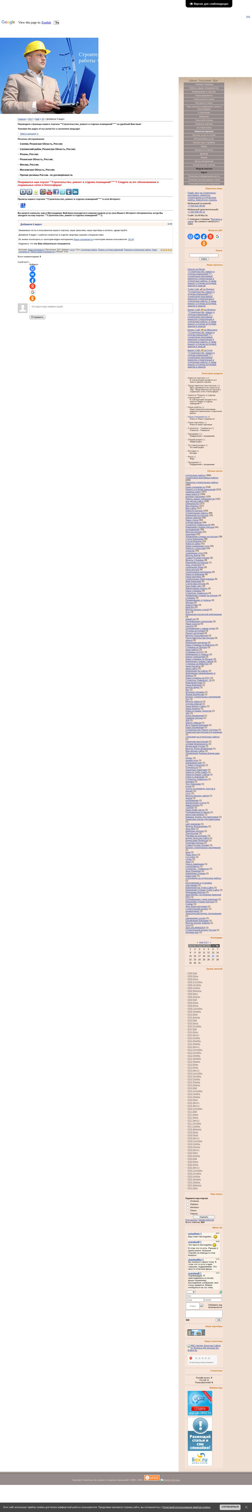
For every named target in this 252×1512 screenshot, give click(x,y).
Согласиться (230, 1507)
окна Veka (190, 828)
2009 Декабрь (194, 1011)
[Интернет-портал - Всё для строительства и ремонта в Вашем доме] (196, 1335)
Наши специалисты (83, 239)
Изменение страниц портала (199, 901)
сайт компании (192, 824)
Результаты (191, 1220)
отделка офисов (193, 704)
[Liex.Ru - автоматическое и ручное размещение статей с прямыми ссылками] (200, 1465)
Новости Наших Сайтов (197, 774)
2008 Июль (192, 979)
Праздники (193, 434)
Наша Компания (193, 685)
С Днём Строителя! (195, 765)
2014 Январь (193, 1082)
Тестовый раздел (196, 445)
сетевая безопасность (196, 744)
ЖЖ (187, 720)
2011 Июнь (192, 1032)
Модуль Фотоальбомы (196, 826)
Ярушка (189, 602)
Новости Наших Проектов (198, 711)
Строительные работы (196, 513)
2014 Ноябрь (193, 1094)
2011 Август (193, 1035)
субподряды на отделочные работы (203, 878)
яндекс (188, 758)
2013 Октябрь (194, 1076)
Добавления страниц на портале (201, 536)
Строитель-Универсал (196, 593)
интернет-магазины (195, 496)
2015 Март (192, 1100)
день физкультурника (196, 906)
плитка (188, 798)
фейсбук (189, 607)
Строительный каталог (196, 909)
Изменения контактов (196, 642)
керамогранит (192, 911)
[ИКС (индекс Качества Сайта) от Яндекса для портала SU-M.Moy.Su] (205, 1350)
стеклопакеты (192, 866)
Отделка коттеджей (195, 631)
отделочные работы (89, 250)
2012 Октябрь (194, 1052)
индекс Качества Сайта (197, 838)
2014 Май (192, 1088)
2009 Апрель (193, 997)
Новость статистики (195, 548)
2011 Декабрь (194, 1041)
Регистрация (205, 80)
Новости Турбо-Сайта (196, 772)
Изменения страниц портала (199, 527)
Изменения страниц (195, 873)
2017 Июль (192, 1117)
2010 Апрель (193, 1017)
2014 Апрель (193, 1085)
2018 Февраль (194, 1129)
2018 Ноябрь (193, 1144)
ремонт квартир (193, 517)
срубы (188, 859)
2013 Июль (192, 1067)
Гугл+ (188, 793)
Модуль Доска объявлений (198, 748)
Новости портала (196, 378)
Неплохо (194, 1207)
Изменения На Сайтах (196, 671)
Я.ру (187, 612)
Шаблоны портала (194, 831)
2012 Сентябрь (194, 1050)
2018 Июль (192, 1135)
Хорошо (194, 1204)
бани (187, 852)
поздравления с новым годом (200, 628)
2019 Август (193, 1150)
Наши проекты (192, 708)
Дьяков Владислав (194, 694)
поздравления (192, 529)
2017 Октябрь (194, 1123)
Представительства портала (202, 385)
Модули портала (193, 532)
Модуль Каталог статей (197, 609)
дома (188, 861)
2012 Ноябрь (193, 1055)
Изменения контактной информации (203, 614)
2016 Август (193, 1105)
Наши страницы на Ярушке (199, 659)
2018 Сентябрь (194, 1141)
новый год (190, 619)
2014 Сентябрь (194, 1091)
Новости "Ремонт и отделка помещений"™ (201, 396)
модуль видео (192, 687)
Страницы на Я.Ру (194, 652)
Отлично (194, 1201)
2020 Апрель (193, 1156)
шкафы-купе (191, 760)
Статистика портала (195, 583)
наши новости (192, 494)
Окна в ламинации (194, 864)
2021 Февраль (194, 1185)
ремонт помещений (195, 656)
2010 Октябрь (194, 1026)
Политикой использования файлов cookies (186, 1507)
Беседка (192, 451)
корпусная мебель (194, 814)
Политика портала (194, 843)
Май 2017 (204, 942)
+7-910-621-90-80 (196, 206)
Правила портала (194, 718)
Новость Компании (194, 777)
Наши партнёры (196, 422)
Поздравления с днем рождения (201, 899)
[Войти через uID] (32, 269)
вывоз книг (190, 876)
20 (43, 119)
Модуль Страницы (194, 560)
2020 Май (192, 1158)
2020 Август (193, 1167)
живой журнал (192, 805)
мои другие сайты (194, 501)
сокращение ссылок (195, 918)
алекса (188, 640)
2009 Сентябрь (194, 1008)
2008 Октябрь (194, 985)
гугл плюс (190, 857)
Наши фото (191, 854)
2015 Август (193, 1103)
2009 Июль (192, 1005)
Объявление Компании (196, 920)
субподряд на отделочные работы (202, 737)
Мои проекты (191, 506)
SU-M (131, 239)
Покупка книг (191, 833)
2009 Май (192, 999)
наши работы (192, 649)
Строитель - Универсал (199, 428)
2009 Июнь (192, 1002)
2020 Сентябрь (194, 1170)
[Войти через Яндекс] (32, 286)
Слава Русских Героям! (197, 845)
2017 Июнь (192, 1114)
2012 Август (193, 1047)
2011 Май (192, 1029)
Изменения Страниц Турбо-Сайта (202, 890)
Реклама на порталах (196, 836)
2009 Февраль (194, 991)
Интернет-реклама (194, 692)
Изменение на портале (196, 562)
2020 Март (192, 1153)
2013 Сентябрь (194, 1073)
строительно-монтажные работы (201, 477)
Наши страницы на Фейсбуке (200, 645)
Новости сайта (192, 543)
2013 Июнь (192, 1064)
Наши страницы (193, 591)
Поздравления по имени (197, 812)
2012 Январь (193, 1044)
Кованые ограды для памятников (201, 817)
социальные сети (194, 553)
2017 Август (193, 1120)
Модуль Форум (192, 555)
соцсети (189, 626)
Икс (187, 689)
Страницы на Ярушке (196, 647)
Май (37, 119)
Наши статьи (191, 520)
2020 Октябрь (194, 1173)
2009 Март (192, 994)
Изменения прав (193, 682)
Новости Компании (194, 574)
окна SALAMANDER (195, 927)
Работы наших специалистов (43, 252)
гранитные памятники (196, 770)
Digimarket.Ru (192, 503)
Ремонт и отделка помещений (110, 250)
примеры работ (193, 492)
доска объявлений (194, 715)
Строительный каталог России (200, 930)
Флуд (190, 456)
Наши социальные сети (197, 546)
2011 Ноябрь (193, 1038)
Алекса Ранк (191, 605)
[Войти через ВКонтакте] (32, 274)
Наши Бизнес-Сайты (195, 706)
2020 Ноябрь (193, 1176)
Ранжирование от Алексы (198, 600)
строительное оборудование (199, 579)
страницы (190, 598)
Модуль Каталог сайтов (197, 795)
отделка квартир (193, 522)
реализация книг (193, 762)
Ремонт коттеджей (194, 633)
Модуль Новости (193, 701)
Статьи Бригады (193, 541)
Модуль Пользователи (196, 635)
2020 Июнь (192, 1161)
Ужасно (194, 1213)
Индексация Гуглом (195, 746)
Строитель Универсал (196, 779)
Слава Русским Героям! (197, 558)
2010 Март (192, 1014)
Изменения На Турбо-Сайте (199, 887)
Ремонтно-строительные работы (137, 250)
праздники (190, 534)
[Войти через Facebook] (32, 280)
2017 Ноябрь (193, 1126)
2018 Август (193, 1138)
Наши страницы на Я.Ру (197, 678)
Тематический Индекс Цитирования (203, 913)
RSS (248, 17)
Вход (215, 80)
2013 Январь (193, 1061)
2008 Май (192, 973)
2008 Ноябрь (193, 988)
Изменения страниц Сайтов (199, 661)
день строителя (193, 565)
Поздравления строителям (198, 621)
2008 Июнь (192, 976)
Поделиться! (191, 767)
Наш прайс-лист (193, 586)
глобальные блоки (194, 567)
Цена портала (192, 569)
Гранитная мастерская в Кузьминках (203, 732)
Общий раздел (195, 439)
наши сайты (191, 668)
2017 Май (192, 1111)
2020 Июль (192, 1164)
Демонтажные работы (196, 588)
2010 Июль (192, 1023)
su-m (72, 250)
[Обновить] (221, 1291)
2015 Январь (193, 1097)
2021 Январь (193, 1182)
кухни (188, 786)
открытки (190, 550)
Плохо (193, 1210)
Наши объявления (194, 727)
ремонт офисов (193, 722)
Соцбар (189, 904)
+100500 (189, 807)
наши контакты (192, 666)
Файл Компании (193, 581)
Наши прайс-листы (195, 810)
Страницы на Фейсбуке (197, 664)
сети (187, 925)
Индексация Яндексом (196, 840)
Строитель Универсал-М (197, 525)
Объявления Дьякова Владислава (202, 753)
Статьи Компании (194, 539)
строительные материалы (198, 572)
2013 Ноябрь (193, 1079)
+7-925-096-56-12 (196, 212)
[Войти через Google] (33, 292)
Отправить (37, 317)
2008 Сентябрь (194, 982)
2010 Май (192, 1020)
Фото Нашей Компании (196, 725)
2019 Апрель (193, 1147)
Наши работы (194, 407)
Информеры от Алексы (197, 654)
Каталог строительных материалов (202, 847)
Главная (22, 119)
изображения (191, 800)
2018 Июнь (192, 1132)
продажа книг (192, 932)
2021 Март (192, 1188)
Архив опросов (206, 1220)
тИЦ (187, 713)
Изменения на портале (196, 515)
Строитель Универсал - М (198, 680)
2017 (30, 119)
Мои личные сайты (194, 751)
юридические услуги (195, 803)
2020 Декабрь (194, 1179)
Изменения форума (195, 892)
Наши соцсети (192, 624)
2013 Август (193, 1070)
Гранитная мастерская (196, 741)
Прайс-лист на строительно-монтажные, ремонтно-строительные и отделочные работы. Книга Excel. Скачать (202, 196)
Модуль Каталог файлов (197, 923)
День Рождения (193, 871)
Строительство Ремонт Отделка (201, 730)
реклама (189, 781)
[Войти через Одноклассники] (32, 298)
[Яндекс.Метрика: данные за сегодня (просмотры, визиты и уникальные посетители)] (170, 1480)
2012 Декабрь (194, 1058)
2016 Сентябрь (194, 1108)
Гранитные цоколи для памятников (202, 819)
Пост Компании (193, 784)
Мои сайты (190, 508)
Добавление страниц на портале (201, 595)
